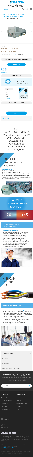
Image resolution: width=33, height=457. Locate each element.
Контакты (18, 400)
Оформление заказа (21, 403)
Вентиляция (4, 406)
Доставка (18, 406)
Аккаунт (18, 397)
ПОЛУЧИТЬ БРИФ (16, 113)
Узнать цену (16, 64)
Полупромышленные (6, 400)
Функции (5, 358)
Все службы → (9, 98)
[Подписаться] (29, 386)
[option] (16, 38)
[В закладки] (31, 22)
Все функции (4, 72)
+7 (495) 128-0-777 (7, 448)
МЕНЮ (6, 9)
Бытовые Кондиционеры (7, 397)
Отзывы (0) (5, 363)
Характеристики (7, 353)
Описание (5, 119)
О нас (17, 409)
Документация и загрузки (11, 368)
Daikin (3, 46)
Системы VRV (4, 403)
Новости (18, 412)
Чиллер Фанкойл (5, 409)
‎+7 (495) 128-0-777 (16, 7)
